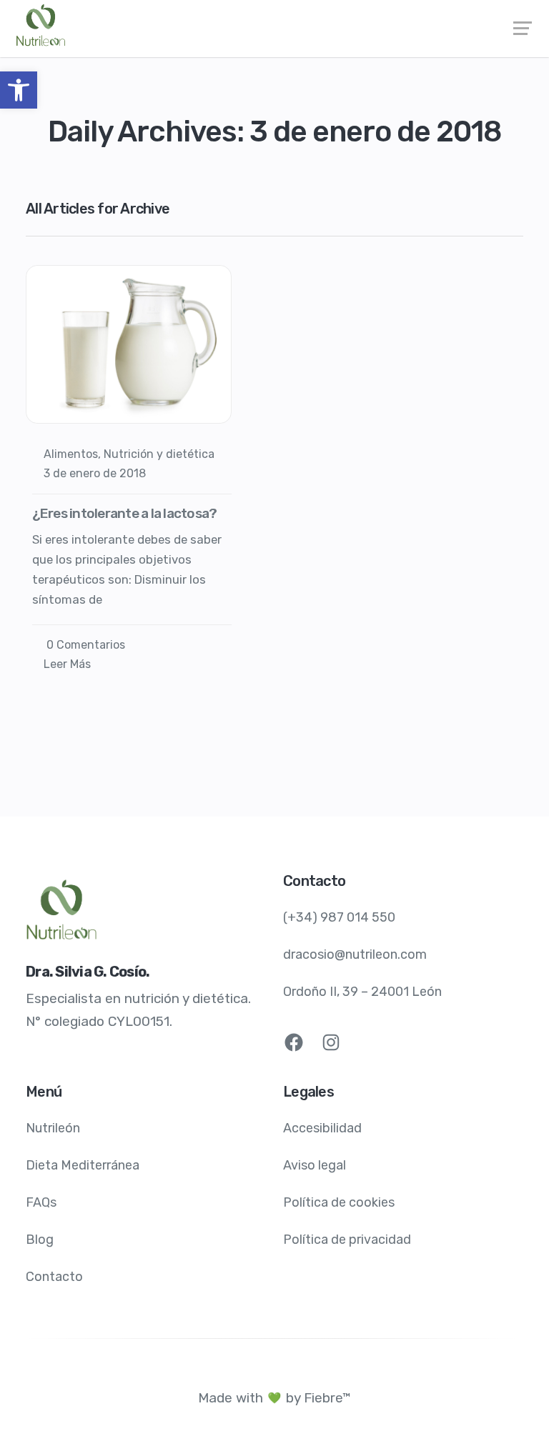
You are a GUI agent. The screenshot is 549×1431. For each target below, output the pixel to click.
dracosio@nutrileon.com (355, 954)
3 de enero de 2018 (95, 473)
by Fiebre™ (318, 1398)
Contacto (54, 1277)
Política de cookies (339, 1202)
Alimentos (71, 454)
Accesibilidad (322, 1128)
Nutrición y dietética (159, 454)
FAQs (41, 1202)
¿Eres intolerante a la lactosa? (124, 513)
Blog (40, 1239)
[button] (18, 90)
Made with (230, 1398)
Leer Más (67, 664)
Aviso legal (314, 1165)
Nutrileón (53, 1128)
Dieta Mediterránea (82, 1165)
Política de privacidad (347, 1239)
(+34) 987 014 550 (339, 917)
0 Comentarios (84, 645)
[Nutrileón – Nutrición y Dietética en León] (274, 25)
